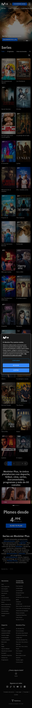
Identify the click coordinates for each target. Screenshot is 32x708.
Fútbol (16, 8)
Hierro (3, 379)
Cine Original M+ (5, 586)
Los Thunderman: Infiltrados (6, 299)
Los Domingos (19, 590)
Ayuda (16, 676)
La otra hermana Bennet (6, 244)
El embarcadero (21, 298)
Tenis (2, 644)
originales (22, 543)
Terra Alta (4, 431)
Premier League (5, 635)
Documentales (4, 611)
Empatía (4, 326)
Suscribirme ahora (19, 4)
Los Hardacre (20, 81)
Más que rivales (6, 272)
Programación (4, 660)
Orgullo (3, 615)
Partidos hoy (4, 657)
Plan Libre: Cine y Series (22, 646)
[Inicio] (4, 4)
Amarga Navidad (20, 592)
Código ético (19, 637)
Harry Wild (19, 272)
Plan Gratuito (19, 651)
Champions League (6, 631)
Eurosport (3, 653)
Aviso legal (18, 692)
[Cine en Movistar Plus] (16, 495)
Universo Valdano (5, 639)
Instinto (3, 458)
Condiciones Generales (21, 635)
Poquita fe (4, 218)
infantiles (19, 546)
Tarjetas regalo (19, 660)
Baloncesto (4, 642)
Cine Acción (4, 593)
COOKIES (16, 694)
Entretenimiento (5, 613)
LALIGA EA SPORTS (5, 633)
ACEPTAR (16, 370)
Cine (9, 8)
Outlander (19, 244)
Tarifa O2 (18, 657)
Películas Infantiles (5, 600)
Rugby (2, 646)
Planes (17, 648)
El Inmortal (4, 163)
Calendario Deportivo (6, 655)
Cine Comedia (4, 591)
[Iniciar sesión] (29, 4)
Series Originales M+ (6, 604)
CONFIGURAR (16, 360)
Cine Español (4, 588)
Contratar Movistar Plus (21, 639)
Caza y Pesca (19, 617)
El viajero (19, 458)
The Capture (20, 218)
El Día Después (5, 637)
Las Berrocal (19, 604)
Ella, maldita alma (22, 190)
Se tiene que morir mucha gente (7, 136)
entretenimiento (11, 557)
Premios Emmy (12, 561)
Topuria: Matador (5, 648)
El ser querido (19, 586)
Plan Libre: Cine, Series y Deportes (22, 643)
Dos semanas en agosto (6, 82)
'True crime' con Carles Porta (23, 608)
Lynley (18, 163)
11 (22, 463)
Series (3, 8)
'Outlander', (24, 541)
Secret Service (5, 109)
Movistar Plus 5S (20, 619)
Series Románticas (5, 606)
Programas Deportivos (21, 615)
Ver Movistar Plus (20, 628)
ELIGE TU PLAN (16, 526)
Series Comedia (5, 609)
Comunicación (19, 662)
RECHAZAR (16, 365)
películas (22, 553)
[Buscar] (10, 4)
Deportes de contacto (6, 651)
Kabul (18, 431)
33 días (18, 109)
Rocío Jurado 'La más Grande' (23, 606)
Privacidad (25, 692)
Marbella (19, 326)
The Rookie (19, 405)
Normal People (6, 405)
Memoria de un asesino (6, 190)
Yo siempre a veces (22, 379)
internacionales (9, 541)
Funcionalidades (20, 631)
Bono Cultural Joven (21, 655)
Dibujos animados (20, 613)
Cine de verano (5, 597)
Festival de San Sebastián (22, 610)
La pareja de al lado (22, 135)
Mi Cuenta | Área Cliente (22, 633)
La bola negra (19, 588)
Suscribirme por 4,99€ (10, 39)
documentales (12, 553)
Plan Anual (18, 653)
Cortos (3, 595)
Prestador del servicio (9, 692)
